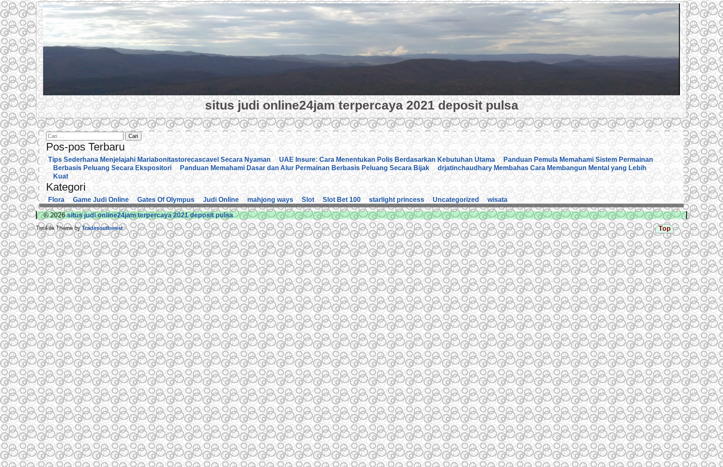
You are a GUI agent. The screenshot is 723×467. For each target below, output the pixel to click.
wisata (497, 199)
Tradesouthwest (101, 228)
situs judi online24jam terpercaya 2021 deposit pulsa (361, 105)
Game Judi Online (101, 199)
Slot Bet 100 (342, 199)
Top (665, 228)
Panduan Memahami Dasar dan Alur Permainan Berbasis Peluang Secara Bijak (304, 167)
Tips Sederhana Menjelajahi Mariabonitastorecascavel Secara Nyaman (159, 159)
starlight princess (396, 199)
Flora (56, 199)
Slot (308, 199)
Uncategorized (456, 199)
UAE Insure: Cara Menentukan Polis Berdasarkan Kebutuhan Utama (387, 159)
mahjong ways (270, 199)
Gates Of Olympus (166, 199)
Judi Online (221, 199)
